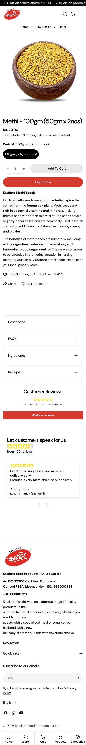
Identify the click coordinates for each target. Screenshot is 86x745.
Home (24, 27)
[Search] (65, 14)
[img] (45, 446)
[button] (40, 505)
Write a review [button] (43, 415)
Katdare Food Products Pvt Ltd (37, 726)
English (8, 702)
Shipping (29, 135)
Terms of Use (54, 688)
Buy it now (43, 182)
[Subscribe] (78, 678)
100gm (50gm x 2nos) (21, 154)
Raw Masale (43, 27)
